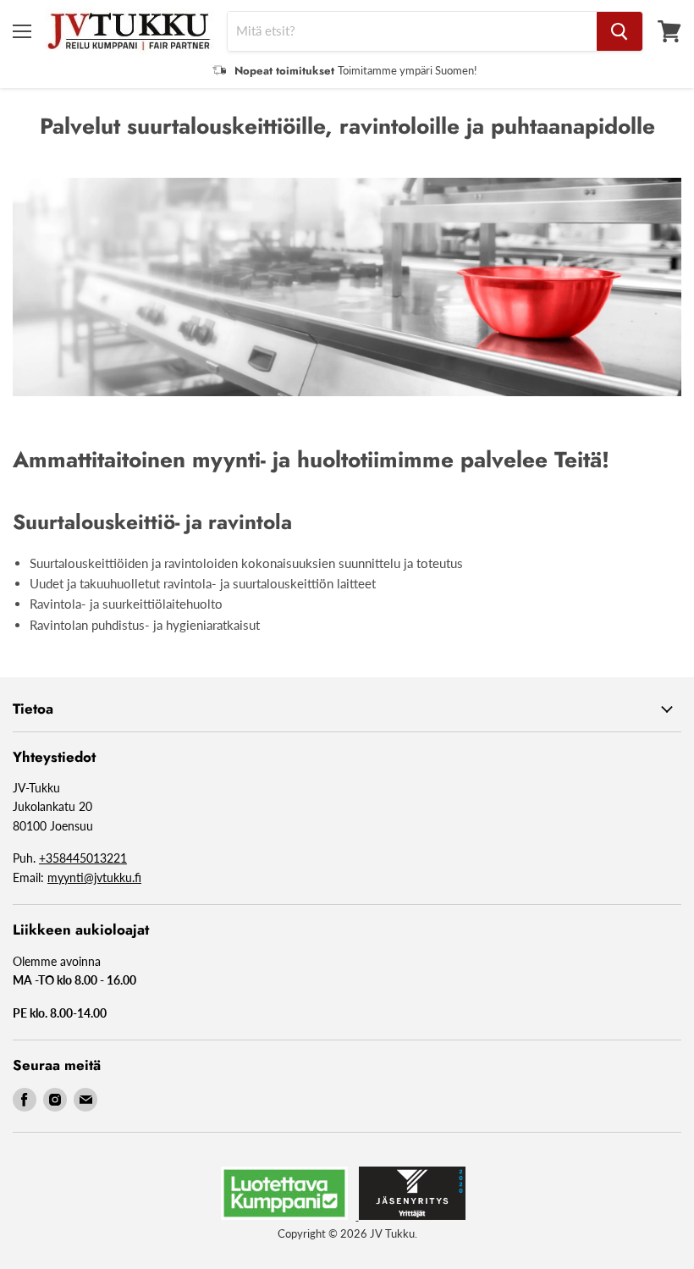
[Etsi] (619, 31)
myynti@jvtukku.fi (94, 877)
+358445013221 (83, 858)
